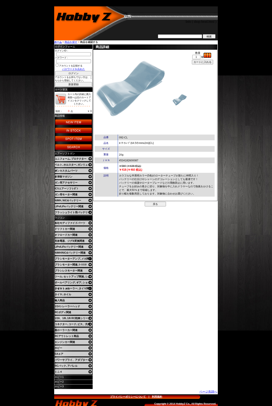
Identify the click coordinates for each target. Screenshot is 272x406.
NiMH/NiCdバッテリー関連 (70, 252)
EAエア (59, 353)
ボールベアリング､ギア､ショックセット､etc (72, 283)
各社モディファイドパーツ (70, 222)
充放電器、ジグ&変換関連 (70, 240)
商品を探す (71, 42)
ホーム (58, 42)
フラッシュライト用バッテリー (72, 212)
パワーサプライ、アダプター (71, 359)
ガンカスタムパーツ (66, 170)
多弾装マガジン (63, 176)
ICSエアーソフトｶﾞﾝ (66, 188)
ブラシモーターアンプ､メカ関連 (73, 258)
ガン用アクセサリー (66, 182)
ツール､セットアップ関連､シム (72, 276)
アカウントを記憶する (70, 65)
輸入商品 (60, 300)
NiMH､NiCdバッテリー (68, 200)
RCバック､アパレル (66, 365)
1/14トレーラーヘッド (67, 306)
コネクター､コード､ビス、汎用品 (72, 325)
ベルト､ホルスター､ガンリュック (72, 165)
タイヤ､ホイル (63, 294)
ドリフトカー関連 (65, 228)
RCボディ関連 (63, 312)
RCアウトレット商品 (67, 336)
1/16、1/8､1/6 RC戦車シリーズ (73, 318)
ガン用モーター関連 (66, 194)
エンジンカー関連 (65, 342)
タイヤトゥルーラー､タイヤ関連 (73, 288)
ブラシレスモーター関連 (69, 270)
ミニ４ (58, 371)
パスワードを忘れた (73, 69)
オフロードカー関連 (66, 234)
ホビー (58, 347)
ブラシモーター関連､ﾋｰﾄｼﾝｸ (70, 264)
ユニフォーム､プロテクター (70, 158)
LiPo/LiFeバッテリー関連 (69, 206)
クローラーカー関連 (66, 330)
